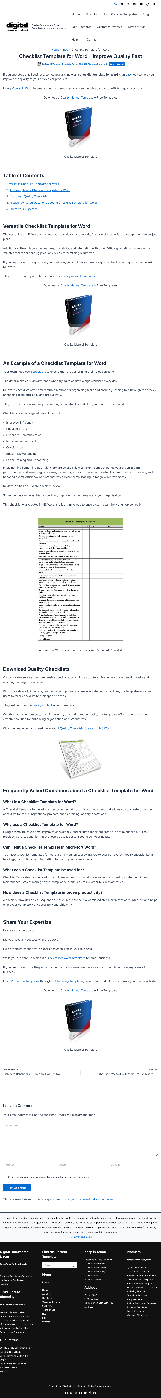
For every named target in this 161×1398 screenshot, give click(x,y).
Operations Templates (137, 1295)
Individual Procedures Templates (142, 1287)
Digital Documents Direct (46, 25)
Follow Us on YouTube (94, 1271)
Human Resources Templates (140, 1283)
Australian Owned (8, 1367)
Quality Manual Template (76, 97)
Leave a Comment (98, 64)
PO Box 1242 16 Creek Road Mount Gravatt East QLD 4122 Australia (98, 1301)
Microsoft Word (21, 88)
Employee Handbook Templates (142, 1275)
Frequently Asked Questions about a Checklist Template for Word (53, 202)
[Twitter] (71, 1392)
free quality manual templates (75, 276)
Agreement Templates (137, 1267)
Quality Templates (135, 1311)
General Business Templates (140, 1279)
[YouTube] (141, 4)
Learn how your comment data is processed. (85, 1199)
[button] (115, 4)
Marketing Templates (69, 981)
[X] (128, 4)
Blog (146, 14)
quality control (117, 64)
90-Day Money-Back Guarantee (15, 1348)
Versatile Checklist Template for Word (34, 184)
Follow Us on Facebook (95, 1268)
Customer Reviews (109, 27)
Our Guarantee (81, 27)
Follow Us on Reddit (93, 1279)
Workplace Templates (137, 1315)
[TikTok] (147, 4)
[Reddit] (94, 1392)
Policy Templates (135, 1299)
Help (75, 39)
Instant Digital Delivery (10, 1352)
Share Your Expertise (24, 209)
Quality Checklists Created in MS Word (85, 728)
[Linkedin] (154, 4)
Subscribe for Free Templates (98, 1259)
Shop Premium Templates (120, 14)
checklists (39, 371)
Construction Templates (138, 1271)
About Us (91, 14)
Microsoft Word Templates (67, 958)
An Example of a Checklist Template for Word (40, 190)
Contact (92, 39)
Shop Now (47, 1306)
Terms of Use (136, 27)
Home (76, 14)
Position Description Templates (141, 1303)
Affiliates (4, 1372)
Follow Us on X (91, 1275)
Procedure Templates (25, 981)
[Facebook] (121, 4)
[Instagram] (134, 4)
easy (129, 74)
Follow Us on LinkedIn (94, 1263)
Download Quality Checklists (29, 196)
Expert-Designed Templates (13, 1364)
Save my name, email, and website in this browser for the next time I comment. (48, 1177)
